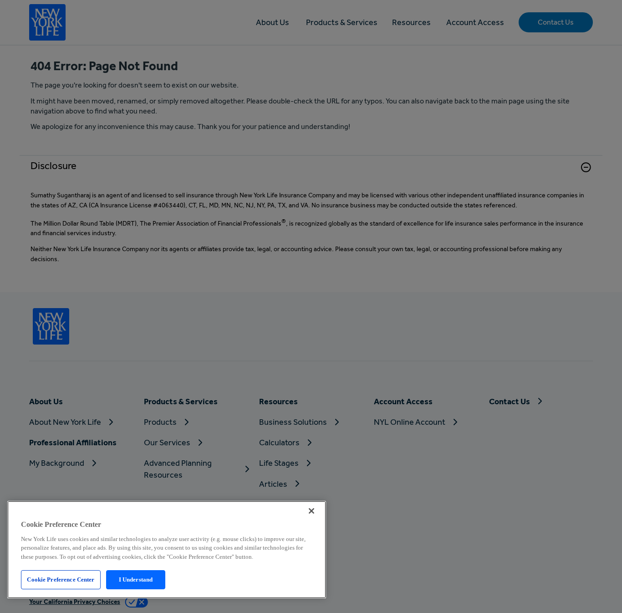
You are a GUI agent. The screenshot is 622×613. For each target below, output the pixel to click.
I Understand (136, 579)
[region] (166, 549)
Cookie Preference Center (60, 579)
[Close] (311, 511)
